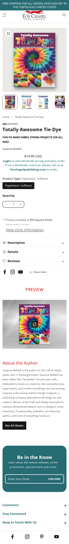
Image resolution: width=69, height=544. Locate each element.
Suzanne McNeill (12, 149)
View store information (25, 229)
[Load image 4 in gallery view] (60, 102)
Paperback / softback (18, 186)
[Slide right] (66, 102)
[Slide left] (2, 102)
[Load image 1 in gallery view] (10, 102)
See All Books (14, 425)
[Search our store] (64, 15)
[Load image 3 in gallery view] (43, 102)
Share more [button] (39, 272)
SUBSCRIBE (54, 479)
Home (6, 117)
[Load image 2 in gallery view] (26, 102)
